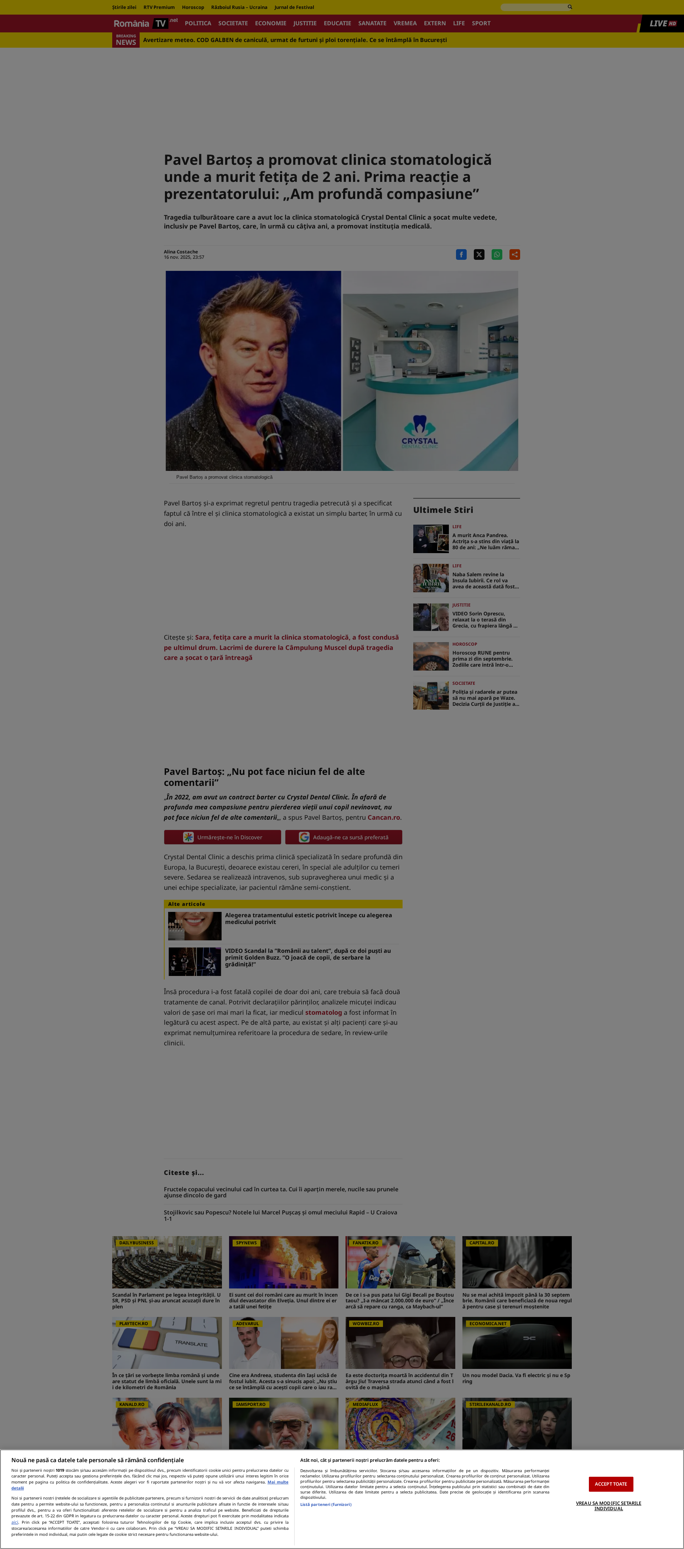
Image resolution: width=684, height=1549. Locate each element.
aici (14, 1522)
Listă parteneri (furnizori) (326, 1504)
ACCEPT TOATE (611, 1484)
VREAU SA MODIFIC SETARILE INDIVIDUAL (608, 1506)
